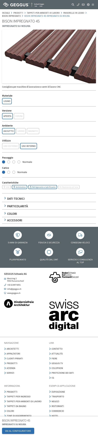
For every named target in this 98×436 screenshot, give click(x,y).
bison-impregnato (11, 16)
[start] (23, 5)
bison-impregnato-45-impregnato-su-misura (47, 16)
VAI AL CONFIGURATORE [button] (18, 430)
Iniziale (6, 13)
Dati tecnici (16, 199)
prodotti (18, 13)
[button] (73, 4)
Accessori (14, 220)
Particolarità (17, 206)
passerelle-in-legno (73, 13)
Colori (12, 214)
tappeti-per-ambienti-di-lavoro (43, 13)
